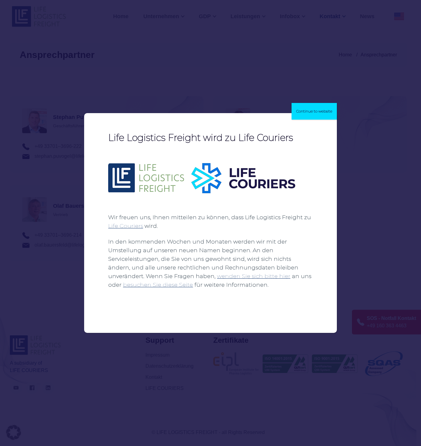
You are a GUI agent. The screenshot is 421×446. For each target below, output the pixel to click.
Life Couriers (125, 226)
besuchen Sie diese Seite (158, 284)
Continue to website (314, 111)
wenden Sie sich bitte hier (253, 276)
